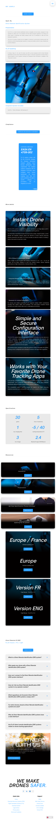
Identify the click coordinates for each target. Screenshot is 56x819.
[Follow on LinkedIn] (26, 791)
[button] (53, 3)
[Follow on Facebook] (23, 791)
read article (28, 510)
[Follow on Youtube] (30, 791)
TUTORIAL (28, 475)
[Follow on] (33, 791)
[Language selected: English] (49, 817)
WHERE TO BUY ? (28, 13)
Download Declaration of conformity (28, 131)
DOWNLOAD (28, 569)
